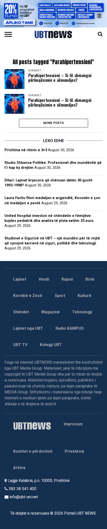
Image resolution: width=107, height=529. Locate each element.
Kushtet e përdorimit (32, 451)
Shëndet (21, 312)
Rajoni (67, 279)
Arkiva (19, 467)
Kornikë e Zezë (27, 295)
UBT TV (20, 344)
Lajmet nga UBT (28, 328)
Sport (60, 295)
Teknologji (82, 312)
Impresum (73, 424)
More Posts (53, 123)
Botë (89, 279)
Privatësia (74, 451)
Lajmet (19, 279)
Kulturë (84, 295)
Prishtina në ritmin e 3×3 (25, 150)
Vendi (44, 279)
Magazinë (50, 312)
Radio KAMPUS (69, 328)
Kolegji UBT (51, 344)
